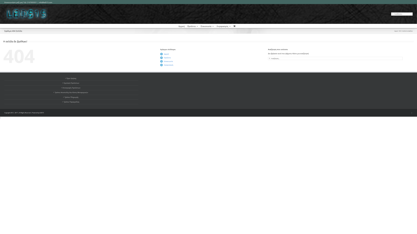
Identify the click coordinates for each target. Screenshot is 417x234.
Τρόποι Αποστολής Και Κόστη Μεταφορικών (71, 92)
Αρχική (166, 54)
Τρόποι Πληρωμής (71, 97)
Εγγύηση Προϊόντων (71, 83)
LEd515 (41, 113)
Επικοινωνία (168, 61)
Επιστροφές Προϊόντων (71, 88)
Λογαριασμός (168, 65)
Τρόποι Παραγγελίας (71, 102)
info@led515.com (45, 2)
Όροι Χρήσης (71, 78)
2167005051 (32, 2)
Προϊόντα (167, 58)
